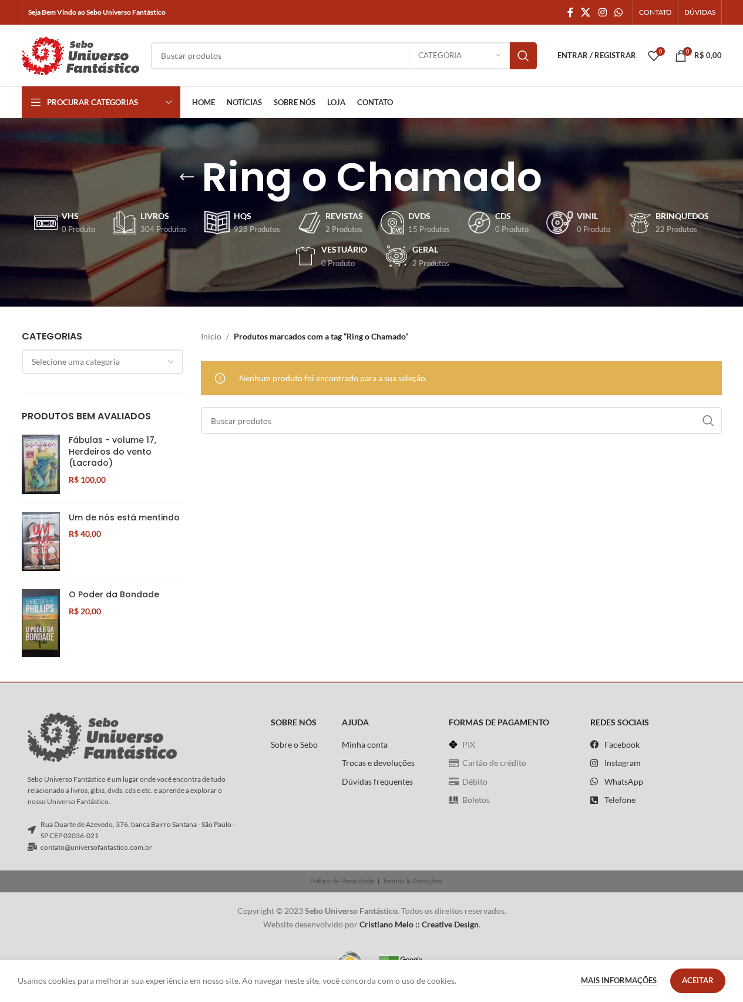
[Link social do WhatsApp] (618, 12)
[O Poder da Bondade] (41, 623)
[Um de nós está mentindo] (41, 541)
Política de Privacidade (342, 881)
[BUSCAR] (523, 55)
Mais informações (619, 980)
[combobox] (103, 361)
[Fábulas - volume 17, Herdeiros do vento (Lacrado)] (41, 464)
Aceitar (698, 980)
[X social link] (585, 12)
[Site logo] (80, 54)
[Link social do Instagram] (602, 12)
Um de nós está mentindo (124, 517)
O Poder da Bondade (114, 594)
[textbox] (103, 362)
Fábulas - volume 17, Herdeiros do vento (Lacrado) (112, 452)
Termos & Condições (412, 881)
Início (211, 336)
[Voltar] (186, 177)
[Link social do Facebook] (570, 12)
